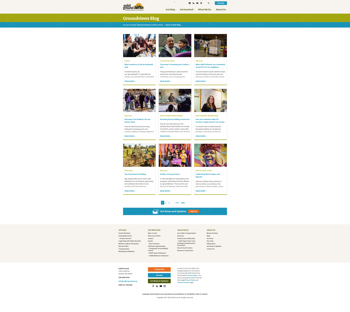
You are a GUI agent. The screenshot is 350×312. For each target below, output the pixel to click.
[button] (208, 3)
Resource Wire (123, 246)
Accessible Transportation (186, 233)
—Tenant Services (124, 238)
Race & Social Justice (204, 170)
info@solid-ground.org (127, 281)
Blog (208, 236)
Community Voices (167, 61)
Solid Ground (136, 6)
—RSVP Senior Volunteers (157, 253)
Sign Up (193, 211)
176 (177, 202)
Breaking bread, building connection (175, 119)
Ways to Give (152, 233)
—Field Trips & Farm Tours (186, 241)
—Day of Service (154, 244)
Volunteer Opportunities (156, 246)
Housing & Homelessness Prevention (186, 244)
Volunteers (129, 170)
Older (183, 202)
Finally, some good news (170, 174)
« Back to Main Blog (173, 25)
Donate (159, 275)
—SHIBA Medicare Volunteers (158, 256)
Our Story (210, 238)
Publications (211, 244)
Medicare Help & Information (128, 244)
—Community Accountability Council (158, 249)
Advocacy (199, 61)
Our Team (210, 241)
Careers (150, 238)
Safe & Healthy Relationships (171, 115)
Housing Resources (125, 236)
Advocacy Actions (154, 236)
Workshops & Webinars (126, 251)
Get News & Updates (214, 246)
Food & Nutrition (124, 233)
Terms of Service (183, 282)
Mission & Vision (212, 233)
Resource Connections (185, 250)
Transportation (123, 249)
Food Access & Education (186, 238)
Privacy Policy (192, 275)
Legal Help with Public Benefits (129, 241)
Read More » (130, 81)
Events (127, 61)
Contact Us (211, 249)
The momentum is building (135, 174)
